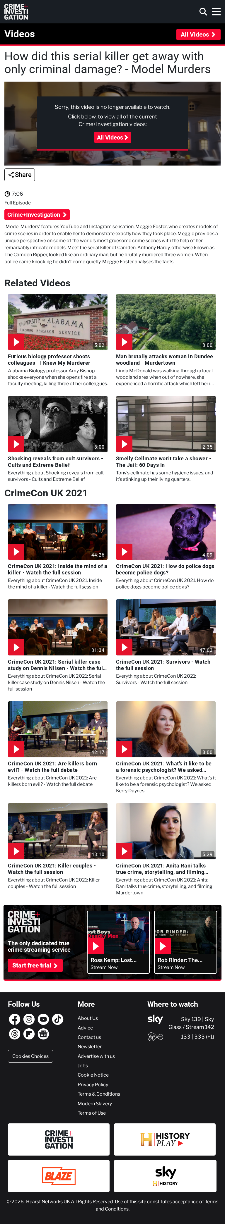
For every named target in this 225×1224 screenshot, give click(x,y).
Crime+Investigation (34, 214)
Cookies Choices (30, 1056)
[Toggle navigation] (216, 11)
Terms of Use (92, 1113)
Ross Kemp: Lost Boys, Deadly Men (113, 960)
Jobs (83, 1065)
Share (23, 174)
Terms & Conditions (99, 1094)
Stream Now (104, 967)
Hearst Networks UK (48, 1201)
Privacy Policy (93, 1084)
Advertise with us (96, 1056)
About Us (88, 1018)
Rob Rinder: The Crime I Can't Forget (183, 960)
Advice (85, 1028)
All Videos (195, 34)
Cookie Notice (93, 1075)
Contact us (89, 1037)
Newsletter (90, 1046)
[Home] (16, 11)
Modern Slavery (95, 1103)
